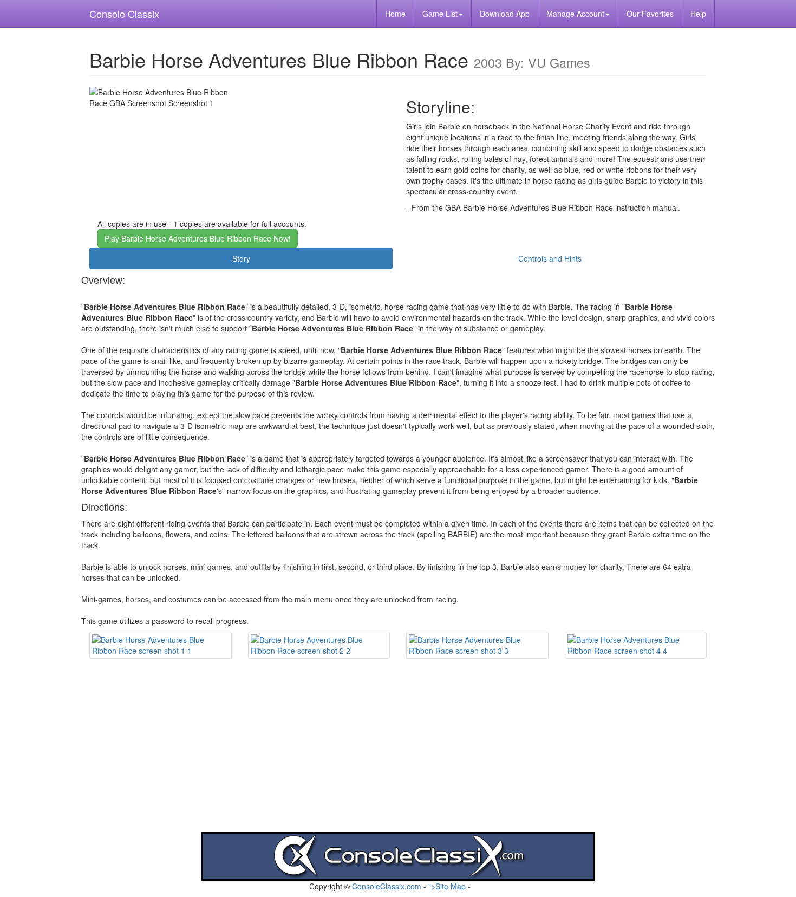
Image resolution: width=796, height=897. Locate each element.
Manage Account (575, 13)
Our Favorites (650, 13)
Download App (505, 13)
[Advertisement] (398, 756)
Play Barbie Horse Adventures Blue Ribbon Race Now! (198, 238)
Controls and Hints (550, 258)
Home (395, 13)
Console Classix (124, 13)
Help (698, 13)
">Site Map (447, 886)
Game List (440, 13)
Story (241, 258)
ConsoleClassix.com (386, 886)
